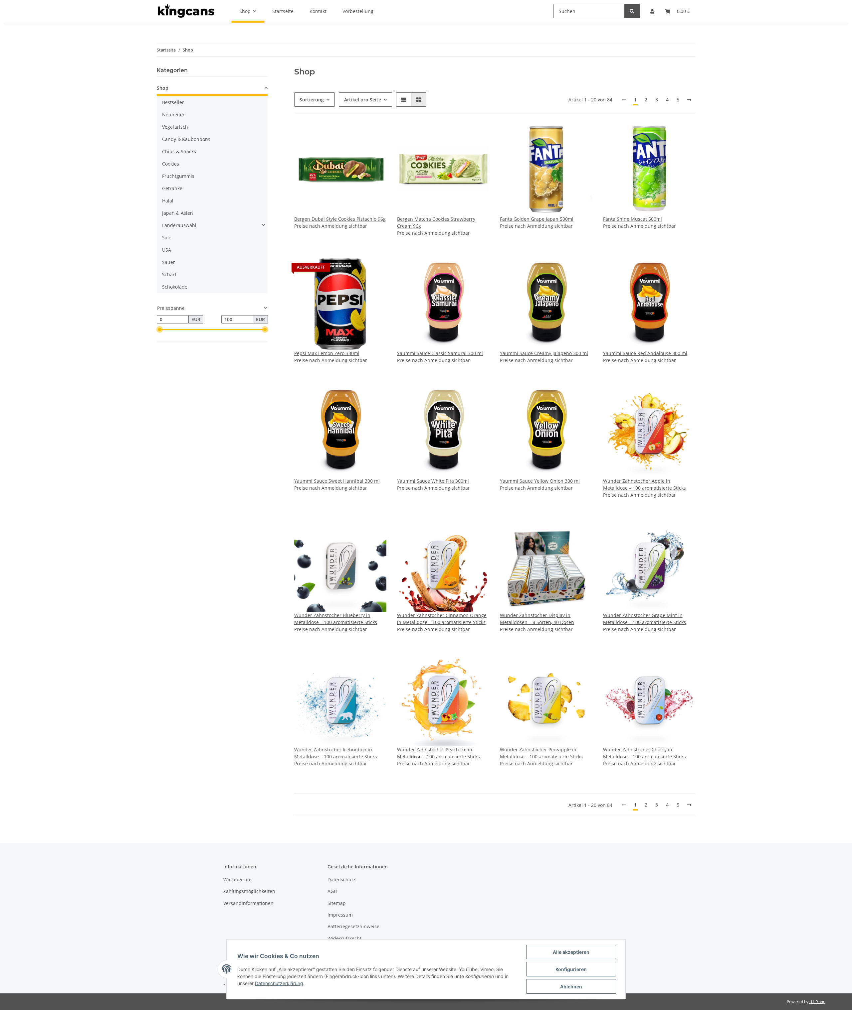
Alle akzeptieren (571, 952)
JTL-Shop (817, 1001)
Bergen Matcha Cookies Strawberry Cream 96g (436, 222)
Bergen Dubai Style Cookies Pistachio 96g (340, 219)
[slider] (159, 329)
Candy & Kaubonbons (186, 139)
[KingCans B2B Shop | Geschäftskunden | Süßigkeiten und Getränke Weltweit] (186, 11)
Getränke (172, 188)
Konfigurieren (571, 969)
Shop (162, 88)
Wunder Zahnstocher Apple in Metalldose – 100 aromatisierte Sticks (644, 484)
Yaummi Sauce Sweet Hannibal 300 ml (337, 481)
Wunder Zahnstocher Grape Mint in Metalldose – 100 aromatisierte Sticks (644, 618)
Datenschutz (341, 879)
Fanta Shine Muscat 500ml (632, 219)
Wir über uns (238, 879)
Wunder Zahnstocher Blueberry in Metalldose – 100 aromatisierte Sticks (335, 618)
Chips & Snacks (179, 151)
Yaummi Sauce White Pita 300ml (433, 481)
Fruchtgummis (178, 176)
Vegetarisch (175, 127)
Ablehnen (571, 986)
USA (166, 250)
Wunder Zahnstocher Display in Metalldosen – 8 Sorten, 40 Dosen (537, 618)
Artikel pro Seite (362, 99)
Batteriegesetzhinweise (353, 926)
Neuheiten (174, 114)
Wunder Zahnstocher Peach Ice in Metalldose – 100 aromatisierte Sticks (438, 753)
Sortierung (312, 99)
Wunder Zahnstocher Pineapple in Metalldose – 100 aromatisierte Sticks (541, 753)
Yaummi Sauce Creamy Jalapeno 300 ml (544, 353)
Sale (166, 237)
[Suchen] (632, 11)
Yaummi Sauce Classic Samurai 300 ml (440, 353)
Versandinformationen (248, 903)
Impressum (340, 915)
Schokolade (174, 287)
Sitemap (336, 903)
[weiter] (689, 99)
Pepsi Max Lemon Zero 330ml (326, 353)
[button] (403, 99)
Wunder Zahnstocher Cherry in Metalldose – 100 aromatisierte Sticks (644, 753)
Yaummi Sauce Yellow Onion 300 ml (540, 481)
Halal (167, 200)
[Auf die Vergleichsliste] (375, 134)
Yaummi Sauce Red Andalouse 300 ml (645, 353)
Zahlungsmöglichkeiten (249, 891)
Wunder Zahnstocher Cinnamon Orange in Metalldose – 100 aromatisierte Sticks (442, 618)
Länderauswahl (179, 225)
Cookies (170, 164)
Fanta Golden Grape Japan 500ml (536, 219)
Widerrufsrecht (344, 938)
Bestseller (173, 102)
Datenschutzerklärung (279, 983)
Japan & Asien (177, 213)
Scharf (169, 274)
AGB (332, 891)
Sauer (168, 262)
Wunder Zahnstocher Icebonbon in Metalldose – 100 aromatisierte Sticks (335, 753)
